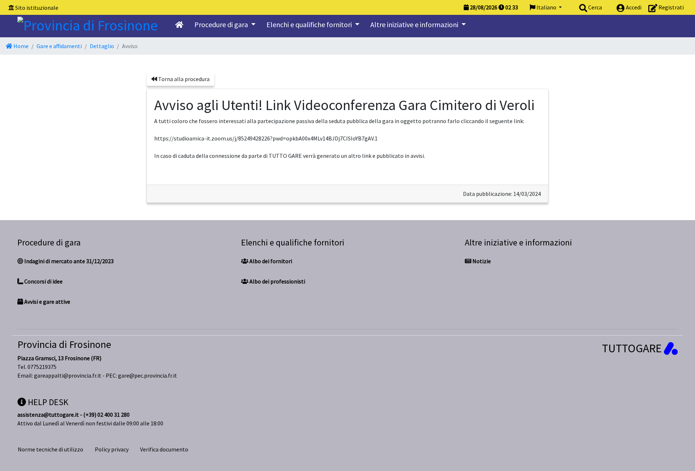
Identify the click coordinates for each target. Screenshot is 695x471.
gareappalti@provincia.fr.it (67, 375)
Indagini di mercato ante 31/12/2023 (68, 261)
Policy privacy (112, 449)
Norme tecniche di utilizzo (50, 449)
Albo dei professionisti (276, 281)
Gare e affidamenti (59, 46)
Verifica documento (164, 449)
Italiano (546, 7)
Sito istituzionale (36, 7)
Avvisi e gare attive (46, 301)
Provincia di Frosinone (64, 344)
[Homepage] (87, 23)
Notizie (481, 261)
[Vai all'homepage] (179, 24)
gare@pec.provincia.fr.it (147, 375)
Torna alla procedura (183, 79)
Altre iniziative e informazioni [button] (415, 24)
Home (20, 46)
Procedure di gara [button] (221, 24)
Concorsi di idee (43, 281)
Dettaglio (102, 46)
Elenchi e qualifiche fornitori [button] (309, 24)
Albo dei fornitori (270, 261)
